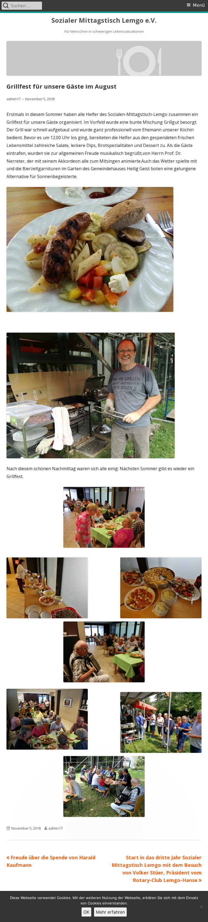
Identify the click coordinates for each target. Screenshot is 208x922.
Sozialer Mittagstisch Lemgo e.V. (104, 20)
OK (86, 912)
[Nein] (201, 906)
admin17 (13, 98)
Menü (199, 5)
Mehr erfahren (110, 912)
